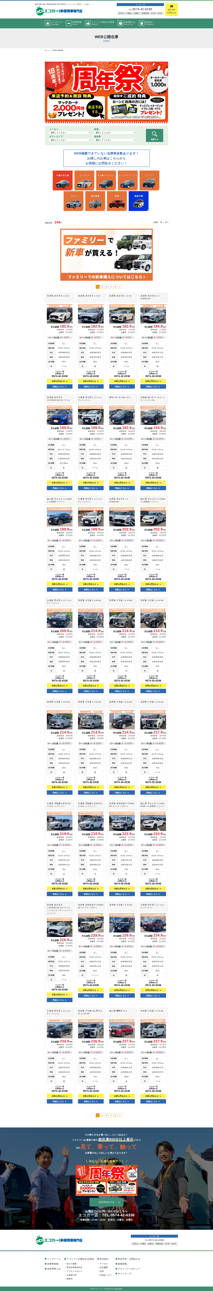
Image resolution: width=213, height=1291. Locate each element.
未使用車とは (54, 1269)
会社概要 (104, 1267)
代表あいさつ (106, 1275)
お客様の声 (72, 1275)
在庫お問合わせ (58, 381)
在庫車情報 (52, 1264)
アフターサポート (75, 1271)
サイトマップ (124, 1273)
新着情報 (122, 1264)
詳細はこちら (58, 386)
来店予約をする (107, 1202)
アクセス (104, 1264)
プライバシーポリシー (129, 1269)
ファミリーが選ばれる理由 (80, 1259)
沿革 (102, 1271)
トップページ (54, 1259)
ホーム (47, 50)
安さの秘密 (72, 1264)
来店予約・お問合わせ (129, 1259)
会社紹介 (104, 1259)
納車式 (70, 1279)
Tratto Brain (118, 1289)
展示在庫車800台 (74, 1267)
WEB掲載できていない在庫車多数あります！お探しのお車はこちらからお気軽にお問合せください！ (106, 158)
